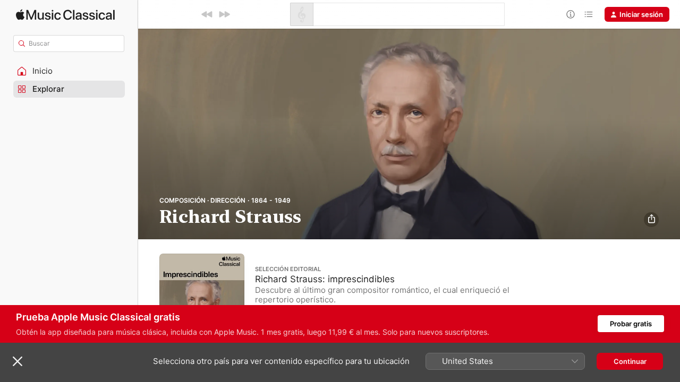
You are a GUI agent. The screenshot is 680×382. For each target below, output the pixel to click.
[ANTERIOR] (207, 14)
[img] (65, 14)
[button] (69, 71)
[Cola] (588, 14)
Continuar (630, 361)
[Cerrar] (17, 361)
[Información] (570, 14)
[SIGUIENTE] (224, 14)
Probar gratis (631, 323)
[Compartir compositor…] (651, 219)
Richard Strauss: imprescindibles (325, 278)
